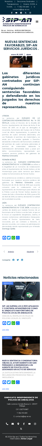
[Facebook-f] (12, 13)
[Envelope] (12, 423)
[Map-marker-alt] (18, 423)
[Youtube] (16, 13)
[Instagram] (30, 13)
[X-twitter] (26, 13)
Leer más (5, 329)
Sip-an (3, 30)
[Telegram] (21, 13)
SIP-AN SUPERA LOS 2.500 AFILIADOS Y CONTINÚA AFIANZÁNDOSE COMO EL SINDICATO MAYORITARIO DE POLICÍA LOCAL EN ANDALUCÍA (20, 309)
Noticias (10, 30)
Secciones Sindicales (26, 1)
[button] (37, 21)
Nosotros (8, 1)
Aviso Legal (26, 439)
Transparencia (12, 4)
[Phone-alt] (7, 423)
